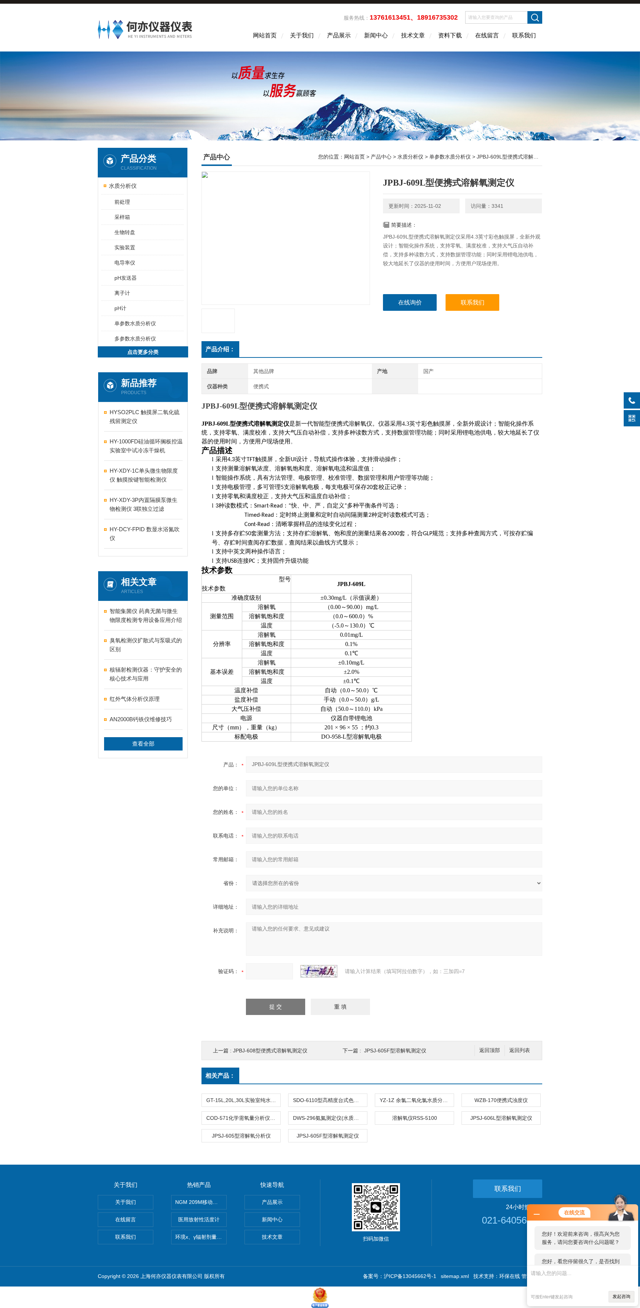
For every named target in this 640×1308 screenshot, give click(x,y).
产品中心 (381, 157)
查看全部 (143, 743)
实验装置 (124, 247)
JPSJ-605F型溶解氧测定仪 (395, 1051)
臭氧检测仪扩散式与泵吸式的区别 (146, 644)
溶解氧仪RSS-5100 (414, 1118)
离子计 (122, 293)
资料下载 (450, 35)
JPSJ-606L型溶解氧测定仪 (501, 1118)
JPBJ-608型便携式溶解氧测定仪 (270, 1051)
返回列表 (519, 1050)
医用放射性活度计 (199, 1219)
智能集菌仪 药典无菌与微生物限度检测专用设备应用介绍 (146, 615)
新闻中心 (376, 35)
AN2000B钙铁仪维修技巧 (141, 719)
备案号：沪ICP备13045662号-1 (399, 1276)
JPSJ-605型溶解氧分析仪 (241, 1136)
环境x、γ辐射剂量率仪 (201, 1237)
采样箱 (122, 217)
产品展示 (339, 35)
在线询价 (410, 302)
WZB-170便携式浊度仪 (501, 1100)
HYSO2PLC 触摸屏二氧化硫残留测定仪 (145, 416)
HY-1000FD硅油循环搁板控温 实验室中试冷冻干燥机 (146, 445)
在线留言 (487, 35)
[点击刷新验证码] (318, 971)
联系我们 (524, 35)
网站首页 (265, 35)
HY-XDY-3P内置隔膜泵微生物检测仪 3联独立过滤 (143, 504)
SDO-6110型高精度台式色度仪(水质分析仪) (330, 1100)
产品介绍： (220, 349)
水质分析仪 (123, 186)
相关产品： (220, 1075)
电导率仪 (124, 263)
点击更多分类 (143, 352)
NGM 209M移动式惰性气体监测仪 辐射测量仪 (201, 1202)
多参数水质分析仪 (135, 339)
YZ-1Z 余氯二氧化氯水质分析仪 (416, 1100)
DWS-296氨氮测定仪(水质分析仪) (330, 1118)
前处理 (122, 202)
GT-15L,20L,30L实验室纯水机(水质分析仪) (243, 1100)
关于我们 (302, 35)
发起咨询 (621, 1296)
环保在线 (509, 1276)
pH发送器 (125, 278)
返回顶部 (489, 1050)
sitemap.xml (455, 1276)
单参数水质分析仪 (135, 323)
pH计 (120, 308)
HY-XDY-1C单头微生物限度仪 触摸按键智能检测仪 (144, 475)
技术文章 (413, 35)
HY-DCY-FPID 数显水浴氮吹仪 (145, 533)
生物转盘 (124, 232)
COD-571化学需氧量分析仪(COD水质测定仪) (243, 1118)
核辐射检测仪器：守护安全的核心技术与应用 (146, 674)
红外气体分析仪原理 (135, 699)
